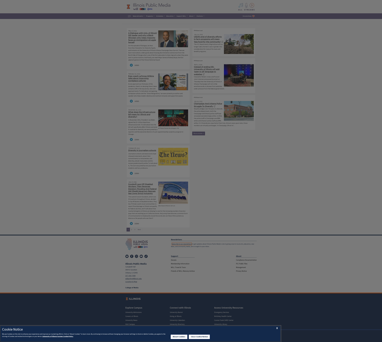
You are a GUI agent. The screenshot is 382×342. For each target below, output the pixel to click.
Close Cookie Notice (199, 336)
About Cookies (179, 336)
